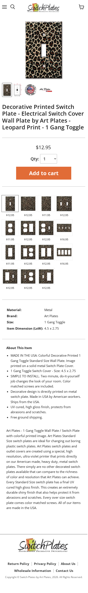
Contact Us (64, 571)
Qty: (35, 159)
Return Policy (18, 564)
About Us (68, 564)
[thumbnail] (7, 90)
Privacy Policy (45, 564)
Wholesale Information (32, 571)
